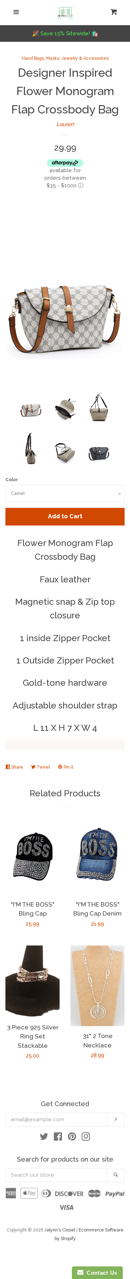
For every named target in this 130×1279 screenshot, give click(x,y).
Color (11, 479)
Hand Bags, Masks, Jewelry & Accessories (65, 58)
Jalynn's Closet (59, 1230)
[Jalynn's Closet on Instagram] (86, 1138)
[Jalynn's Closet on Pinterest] (72, 1138)
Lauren (65, 124)
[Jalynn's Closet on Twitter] (44, 1138)
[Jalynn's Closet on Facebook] (57, 1138)
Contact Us (100, 1273)
